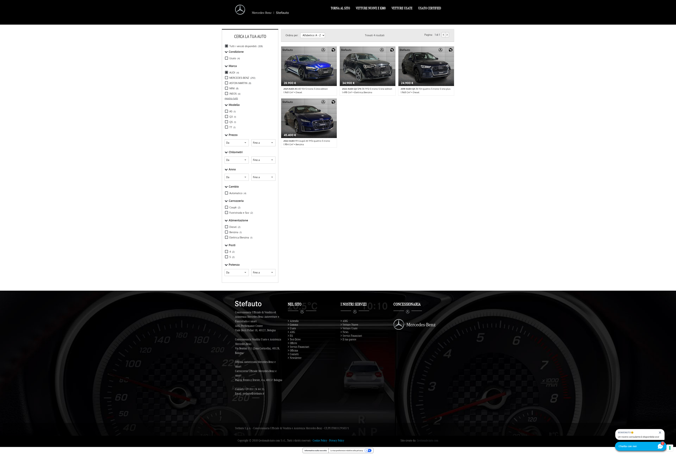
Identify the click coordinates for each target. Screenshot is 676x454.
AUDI (234, 72)
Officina (294, 350)
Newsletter (296, 358)
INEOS (234, 93)
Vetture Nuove (350, 324)
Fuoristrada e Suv (241, 212)
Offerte (293, 343)
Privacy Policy (336, 440)
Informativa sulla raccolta (316, 450)
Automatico (237, 193)
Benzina (235, 232)
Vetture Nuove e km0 (371, 8)
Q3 (232, 116)
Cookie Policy (320, 440)
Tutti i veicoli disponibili (246, 46)
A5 (232, 111)
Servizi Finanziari (299, 347)
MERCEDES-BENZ (242, 77)
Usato (234, 58)
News (345, 332)
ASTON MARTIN (240, 83)
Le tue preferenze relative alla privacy (346, 450)
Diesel (234, 226)
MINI (234, 88)
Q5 (232, 121)
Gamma (294, 324)
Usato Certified (429, 8)
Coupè (234, 207)
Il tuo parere (349, 339)
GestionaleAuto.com (427, 440)
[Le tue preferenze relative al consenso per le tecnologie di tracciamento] (669, 448)
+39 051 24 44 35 (254, 389)
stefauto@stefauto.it (253, 393)
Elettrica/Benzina (240, 237)
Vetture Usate (402, 8)
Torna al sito (340, 8)
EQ (291, 336)
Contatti (294, 354)
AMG (292, 332)
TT (232, 127)
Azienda (294, 321)
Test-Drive (295, 339)
